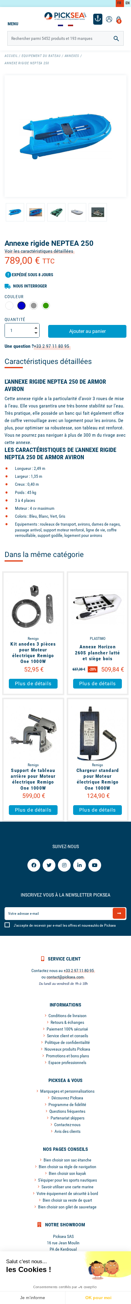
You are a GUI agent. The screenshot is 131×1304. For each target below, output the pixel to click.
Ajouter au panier (87, 331)
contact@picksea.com (65, 976)
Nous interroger (30, 286)
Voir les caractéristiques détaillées (39, 251)
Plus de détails (33, 683)
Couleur (14, 296)
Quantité (15, 319)
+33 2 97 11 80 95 (51, 346)
